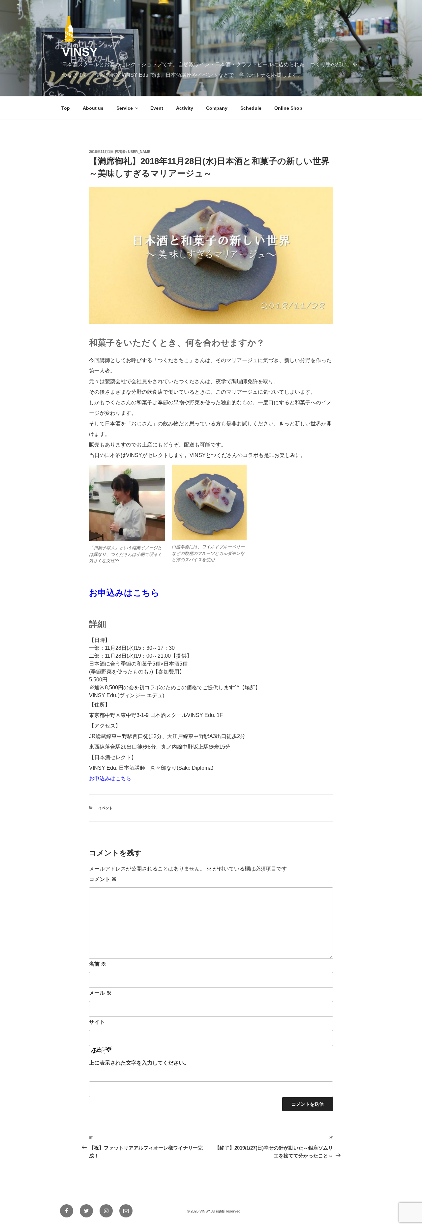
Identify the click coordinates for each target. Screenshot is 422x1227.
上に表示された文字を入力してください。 (139, 1063)
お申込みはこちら (124, 593)
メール (100, 993)
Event (156, 108)
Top (65, 108)
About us (93, 108)
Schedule (250, 108)
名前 (97, 964)
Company (216, 108)
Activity (184, 108)
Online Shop (288, 108)
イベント (105, 808)
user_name (139, 152)
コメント (103, 879)
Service (124, 108)
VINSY (80, 52)
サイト (97, 1022)
